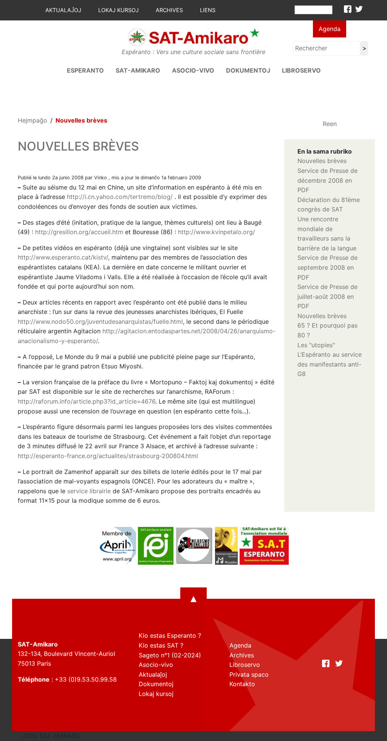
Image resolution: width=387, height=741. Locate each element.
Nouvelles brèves (322, 161)
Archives (169, 10)
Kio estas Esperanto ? (170, 635)
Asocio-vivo (193, 70)
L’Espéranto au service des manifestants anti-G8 (329, 364)
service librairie (89, 491)
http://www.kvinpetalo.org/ (216, 232)
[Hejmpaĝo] (193, 36)
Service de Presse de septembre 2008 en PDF (327, 267)
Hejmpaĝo (32, 120)
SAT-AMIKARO (138, 70)
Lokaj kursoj (118, 10)
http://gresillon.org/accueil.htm (79, 232)
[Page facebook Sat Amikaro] (347, 9)
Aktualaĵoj (63, 10)
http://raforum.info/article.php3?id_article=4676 (86, 401)
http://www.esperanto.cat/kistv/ (63, 257)
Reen (330, 123)
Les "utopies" (316, 345)
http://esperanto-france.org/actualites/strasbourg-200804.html (108, 456)
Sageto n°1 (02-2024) (170, 655)
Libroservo (301, 70)
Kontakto (242, 684)
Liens (207, 10)
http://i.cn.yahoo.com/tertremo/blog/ (120, 196)
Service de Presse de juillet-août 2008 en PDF (327, 296)
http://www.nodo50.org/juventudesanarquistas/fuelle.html (100, 321)
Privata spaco (249, 674)
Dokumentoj (248, 70)
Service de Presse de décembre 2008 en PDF (327, 180)
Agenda (330, 29)
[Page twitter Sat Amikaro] (359, 9)
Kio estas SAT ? (161, 645)
